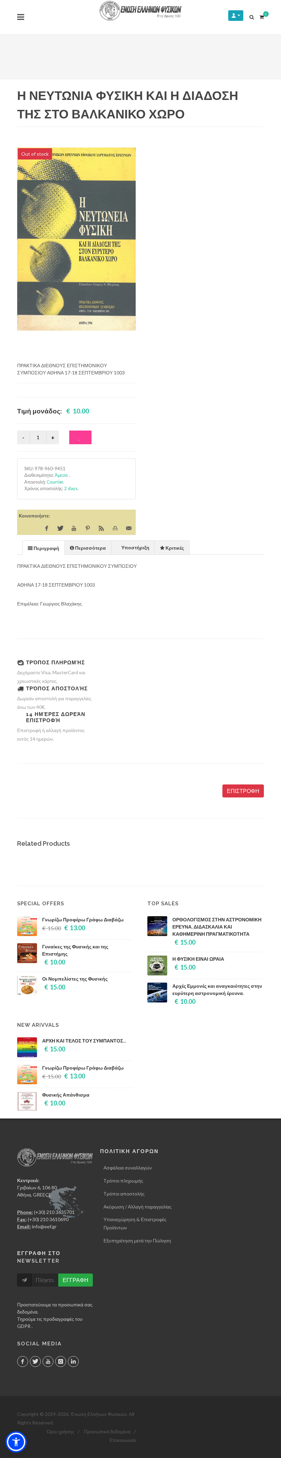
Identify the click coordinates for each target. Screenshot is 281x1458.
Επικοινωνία (123, 1440)
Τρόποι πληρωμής (123, 1181)
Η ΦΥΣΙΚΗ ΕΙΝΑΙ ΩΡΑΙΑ (198, 959)
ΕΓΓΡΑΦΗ (75, 1280)
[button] (16, 1442)
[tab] (43, 547)
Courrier (55, 482)
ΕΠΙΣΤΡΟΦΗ (243, 791)
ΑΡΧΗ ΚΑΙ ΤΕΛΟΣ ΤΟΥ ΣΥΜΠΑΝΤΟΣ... (84, 1041)
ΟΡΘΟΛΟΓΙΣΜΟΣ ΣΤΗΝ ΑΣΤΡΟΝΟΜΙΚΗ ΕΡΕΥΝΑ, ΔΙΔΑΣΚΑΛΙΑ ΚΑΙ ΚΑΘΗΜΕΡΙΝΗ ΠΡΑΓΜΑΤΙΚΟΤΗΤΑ (216, 927)
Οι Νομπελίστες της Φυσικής (75, 979)
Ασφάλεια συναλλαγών (127, 1168)
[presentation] (43, 548)
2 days (70, 488)
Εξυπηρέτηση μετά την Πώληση (137, 1240)
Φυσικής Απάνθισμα (65, 1095)
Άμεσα (62, 475)
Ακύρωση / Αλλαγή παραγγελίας (137, 1207)
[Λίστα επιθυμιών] (80, 437)
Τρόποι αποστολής (124, 1194)
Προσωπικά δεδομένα (107, 1431)
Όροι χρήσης (60, 1431)
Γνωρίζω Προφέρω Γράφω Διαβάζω (83, 919)
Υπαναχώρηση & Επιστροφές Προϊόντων (135, 1223)
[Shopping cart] (261, 16)
